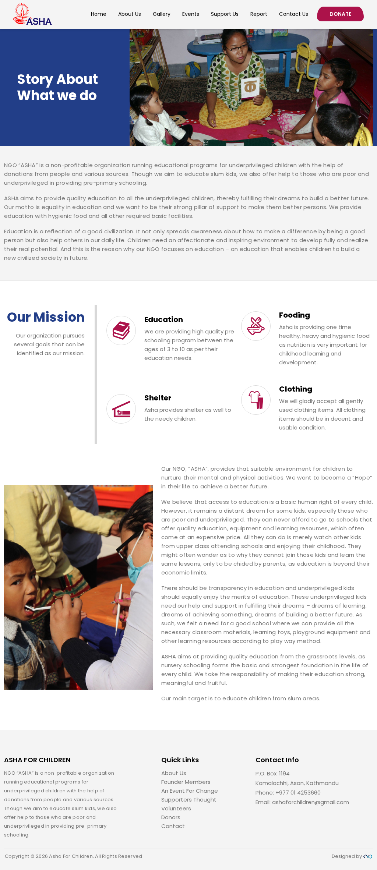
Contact (173, 826)
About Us (129, 14)
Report (258, 14)
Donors (170, 817)
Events (190, 14)
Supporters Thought (188, 799)
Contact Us (293, 14)
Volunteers (176, 808)
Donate (340, 14)
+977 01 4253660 (298, 792)
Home (98, 14)
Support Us (225, 14)
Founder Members (186, 782)
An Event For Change (189, 791)
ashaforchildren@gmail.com (310, 802)
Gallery (161, 14)
